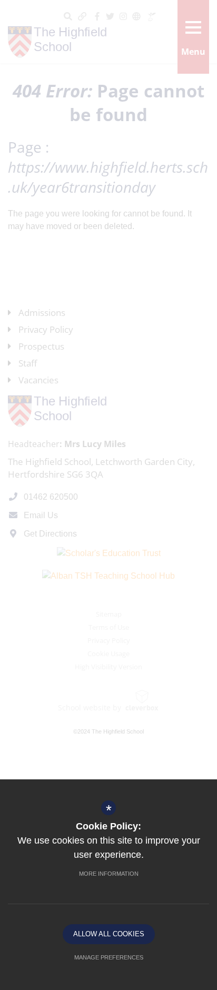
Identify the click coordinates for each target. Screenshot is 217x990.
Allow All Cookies (108, 934)
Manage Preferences (108, 957)
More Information (109, 873)
